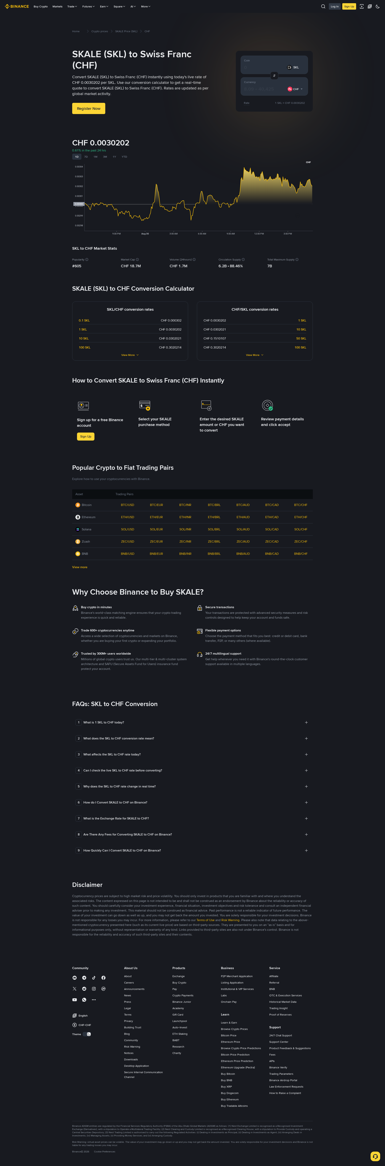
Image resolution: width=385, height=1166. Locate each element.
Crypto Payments (183, 995)
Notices (129, 1053)
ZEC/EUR (156, 541)
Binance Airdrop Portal (283, 1080)
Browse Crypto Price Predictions (241, 1048)
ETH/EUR (156, 517)
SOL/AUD (243, 529)
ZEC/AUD (243, 541)
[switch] (87, 1034)
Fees (272, 1054)
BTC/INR (185, 505)
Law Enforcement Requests (286, 1086)
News (127, 995)
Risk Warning (132, 1046)
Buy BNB (226, 1080)
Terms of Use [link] (206, 920)
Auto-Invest (179, 1027)
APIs (272, 1061)
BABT (175, 1040)
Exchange (178, 976)
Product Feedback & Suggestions (290, 1048)
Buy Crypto (41, 6)
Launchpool (179, 1021)
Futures (87, 6)
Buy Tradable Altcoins (234, 1106)
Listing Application (232, 982)
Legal (127, 1008)
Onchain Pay (229, 1002)
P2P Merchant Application (237, 976)
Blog (127, 1034)
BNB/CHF (301, 554)
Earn (103, 6)
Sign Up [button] (85, 436)
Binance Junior (181, 1002)
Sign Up (349, 6)
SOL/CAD (272, 529)
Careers (129, 982)
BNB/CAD (272, 554)
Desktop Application (136, 1066)
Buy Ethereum (230, 1099)
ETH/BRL (214, 517)
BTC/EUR (156, 505)
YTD (124, 156)
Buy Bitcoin (228, 1074)
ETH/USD (127, 517)
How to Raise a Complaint (285, 1093)
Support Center (278, 1042)
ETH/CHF (300, 517)
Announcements (134, 989)
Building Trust (132, 1027)
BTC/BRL (214, 505)
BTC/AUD (243, 505)
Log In (335, 6)
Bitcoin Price (228, 1035)
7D (86, 156)
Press (127, 1002)
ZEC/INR (185, 541)
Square (118, 6)
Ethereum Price (230, 1042)
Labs (224, 995)
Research (178, 1046)
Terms (128, 1014)
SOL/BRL (214, 529)
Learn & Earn (229, 1022)
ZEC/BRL (214, 541)
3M (105, 156)
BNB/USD (127, 554)
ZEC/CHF (300, 541)
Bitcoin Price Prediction (235, 1054)
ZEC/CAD (272, 541)
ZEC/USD (127, 541)
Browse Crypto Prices (234, 1029)
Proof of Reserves (280, 1014)
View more (79, 567)
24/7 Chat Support (280, 1035)
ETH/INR (185, 517)
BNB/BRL (214, 554)
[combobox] (295, 89)
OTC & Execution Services (285, 995)
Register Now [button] (88, 108)
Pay (174, 989)
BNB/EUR (156, 554)
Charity (176, 1053)
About (128, 976)
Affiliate (273, 976)
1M (95, 156)
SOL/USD (127, 529)
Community (131, 1040)
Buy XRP (226, 1086)
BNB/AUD (243, 554)
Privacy (128, 1021)
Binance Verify (278, 1067)
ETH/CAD (272, 517)
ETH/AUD (243, 517)
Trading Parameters (281, 1074)
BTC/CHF (300, 505)
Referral (274, 982)
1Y (114, 156)
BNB (272, 989)
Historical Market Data (282, 1002)
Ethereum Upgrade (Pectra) (238, 1067)
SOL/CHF (300, 529)
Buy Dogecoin (230, 1093)
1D (77, 156)
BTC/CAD (272, 505)
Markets (58, 6)
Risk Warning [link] (230, 920)
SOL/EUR (156, 529)
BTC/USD (127, 505)
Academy (178, 1008)
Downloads (131, 1059)
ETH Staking (179, 1034)
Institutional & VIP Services (237, 989)
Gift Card (177, 1014)
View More (128, 355)
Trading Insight (278, 1008)
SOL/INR (185, 529)
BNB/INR (185, 554)
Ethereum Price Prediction (237, 1061)
